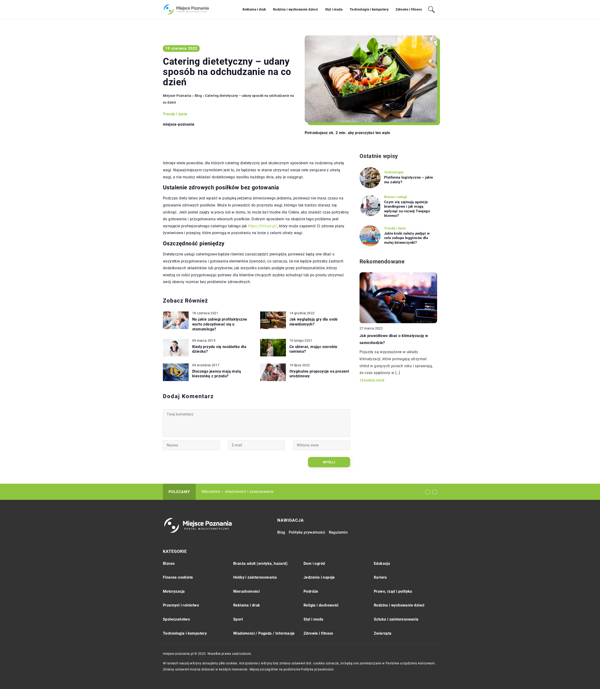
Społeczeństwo (176, 619)
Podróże (311, 591)
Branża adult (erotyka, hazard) (260, 563)
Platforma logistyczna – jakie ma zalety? (408, 179)
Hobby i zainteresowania (255, 577)
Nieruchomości (246, 591)
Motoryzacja (174, 591)
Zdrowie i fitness (409, 9)
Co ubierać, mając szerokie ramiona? (313, 349)
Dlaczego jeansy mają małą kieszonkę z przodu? (216, 373)
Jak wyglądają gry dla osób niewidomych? (313, 321)
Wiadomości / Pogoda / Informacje (264, 633)
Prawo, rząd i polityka (393, 591)
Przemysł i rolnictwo (181, 605)
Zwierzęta (383, 633)
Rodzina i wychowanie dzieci (295, 9)
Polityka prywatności (307, 532)
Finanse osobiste (178, 577)
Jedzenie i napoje (319, 577)
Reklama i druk (254, 9)
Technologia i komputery (369, 9)
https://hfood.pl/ (262, 226)
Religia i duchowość (321, 605)
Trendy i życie (175, 114)
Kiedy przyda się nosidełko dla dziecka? (219, 349)
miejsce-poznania (178, 124)
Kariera (380, 577)
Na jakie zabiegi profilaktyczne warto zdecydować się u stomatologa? (219, 324)
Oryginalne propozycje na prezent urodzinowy (319, 373)
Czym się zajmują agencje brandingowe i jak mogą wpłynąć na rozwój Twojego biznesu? (407, 209)
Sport (238, 619)
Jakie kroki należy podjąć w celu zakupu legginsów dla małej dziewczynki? (407, 238)
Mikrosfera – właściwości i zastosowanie (238, 491)
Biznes (169, 563)
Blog (281, 532)
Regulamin (338, 532)
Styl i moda (334, 9)
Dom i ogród (314, 563)
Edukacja (382, 563)
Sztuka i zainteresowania (396, 619)
